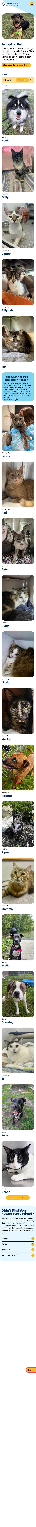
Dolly (5, 197)
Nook (5, 140)
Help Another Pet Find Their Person (16, 378)
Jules (5, 1135)
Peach (6, 1192)
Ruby (5, 625)
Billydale (8, 310)
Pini (4, 512)
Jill (4, 1078)
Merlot (6, 739)
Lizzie (5, 682)
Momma (7, 909)
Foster (4, 1244)
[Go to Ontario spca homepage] (10, 4)
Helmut (7, 795)
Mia (4, 367)
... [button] (19, 1197)
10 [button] (22, 1197)
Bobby (6, 253)
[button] (9, 1197)
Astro (5, 569)
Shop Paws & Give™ (10, 1255)
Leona (6, 456)
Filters (6, 80)
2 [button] (15, 1197)
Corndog (8, 1022)
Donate (5, 1239)
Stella (6, 965)
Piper (5, 852)
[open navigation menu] (32, 4)
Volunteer (6, 1250)
